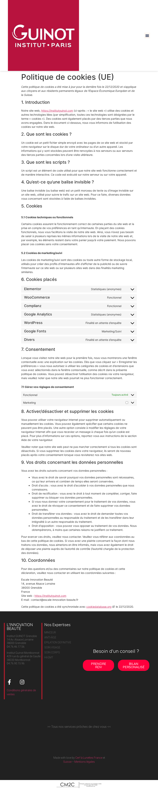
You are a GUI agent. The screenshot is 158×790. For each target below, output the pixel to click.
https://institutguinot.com (57, 110)
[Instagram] (22, 682)
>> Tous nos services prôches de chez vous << (79, 727)
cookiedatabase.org (99, 606)
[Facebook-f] (9, 682)
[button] (147, 35)
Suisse (67, 761)
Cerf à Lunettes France (88, 757)
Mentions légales (84, 761)
